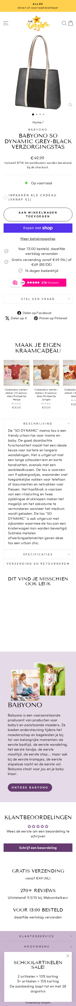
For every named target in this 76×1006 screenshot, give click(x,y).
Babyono (38, 129)
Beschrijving (38, 423)
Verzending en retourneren (38, 563)
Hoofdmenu (37, 946)
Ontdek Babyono (30, 787)
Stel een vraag (38, 299)
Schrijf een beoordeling (38, 848)
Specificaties (38, 554)
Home (37, 122)
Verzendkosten (35, 163)
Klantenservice (36, 936)
